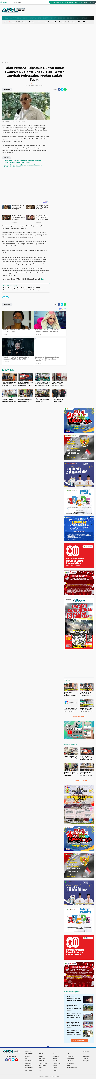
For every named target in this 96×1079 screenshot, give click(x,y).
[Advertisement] (48, 9)
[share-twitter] (62, 89)
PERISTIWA (28, 1065)
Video (7, 22)
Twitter (14, 1062)
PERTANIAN (42, 1065)
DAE (39, 18)
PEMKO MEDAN (57, 1063)
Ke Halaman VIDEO (79, 716)
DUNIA (53, 18)
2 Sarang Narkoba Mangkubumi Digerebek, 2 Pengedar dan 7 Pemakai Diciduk (71, 774)
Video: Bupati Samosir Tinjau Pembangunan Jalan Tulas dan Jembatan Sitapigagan (70, 709)
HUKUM (55, 1058)
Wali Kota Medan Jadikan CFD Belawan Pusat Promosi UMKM (69, 2)
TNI (40, 1070)
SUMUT (55, 1067)
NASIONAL (70, 1060)
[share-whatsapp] (65, 89)
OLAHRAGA (28, 1063)
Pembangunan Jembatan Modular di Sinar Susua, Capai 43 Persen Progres (74, 1007)
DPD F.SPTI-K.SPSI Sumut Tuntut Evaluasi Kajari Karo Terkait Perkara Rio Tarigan (73, 1023)
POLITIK (55, 1065)
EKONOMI (61, 18)
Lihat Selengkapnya (79, 1040)
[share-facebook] (59, 89)
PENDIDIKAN (70, 1063)
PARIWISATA (43, 1063)
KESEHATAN (29, 1060)
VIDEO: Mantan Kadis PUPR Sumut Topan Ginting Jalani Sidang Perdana (86, 709)
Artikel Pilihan (70, 744)
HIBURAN (84, 18)
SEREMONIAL (29, 1067)
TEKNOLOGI (28, 1070)
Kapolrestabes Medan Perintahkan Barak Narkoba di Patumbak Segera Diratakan (74, 1015)
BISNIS (25, 18)
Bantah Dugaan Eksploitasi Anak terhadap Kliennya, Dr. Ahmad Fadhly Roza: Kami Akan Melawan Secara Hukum (70, 694)
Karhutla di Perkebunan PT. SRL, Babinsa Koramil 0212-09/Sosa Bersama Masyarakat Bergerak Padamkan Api (74, 998)
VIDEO (67, 680)
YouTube (18, 1062)
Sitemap (85, 1058)
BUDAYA (33, 18)
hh (78, 18)
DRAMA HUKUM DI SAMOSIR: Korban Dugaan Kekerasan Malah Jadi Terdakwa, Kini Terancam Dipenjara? (86, 694)
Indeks (6, 18)
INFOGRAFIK (70, 1058)
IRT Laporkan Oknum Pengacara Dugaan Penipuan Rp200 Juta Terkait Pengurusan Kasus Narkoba (74, 1032)
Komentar (8, 89)
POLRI (68, 1065)
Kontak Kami (86, 1056)
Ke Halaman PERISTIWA (79, 780)
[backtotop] (48, 1047)
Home (5, 2)
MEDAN (5, 296)
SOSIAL (41, 1067)
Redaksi (85, 1054)
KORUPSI (41, 1060)
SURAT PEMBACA (72, 1067)
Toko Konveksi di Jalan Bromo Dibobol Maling (70, 757)
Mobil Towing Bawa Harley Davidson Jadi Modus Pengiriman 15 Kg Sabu (87, 758)
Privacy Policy (87, 1060)
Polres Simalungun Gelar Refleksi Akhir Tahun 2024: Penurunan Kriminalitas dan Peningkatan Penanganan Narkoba (22, 289)
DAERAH (46, 18)
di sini (42, 279)
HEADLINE (70, 18)
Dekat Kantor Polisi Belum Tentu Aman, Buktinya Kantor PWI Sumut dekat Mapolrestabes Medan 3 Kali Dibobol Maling (86, 774)
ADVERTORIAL (15, 18)
